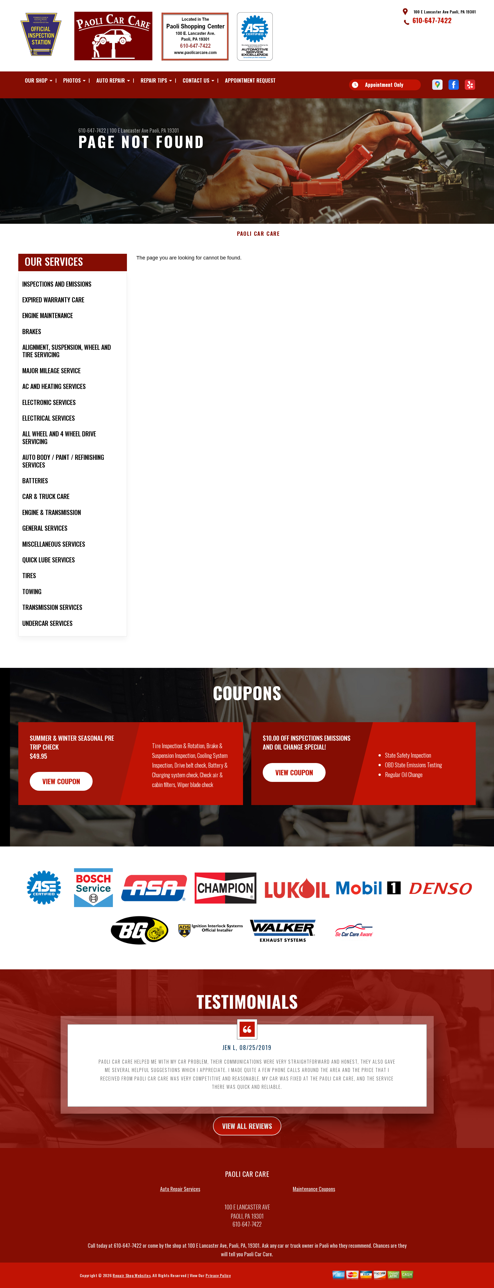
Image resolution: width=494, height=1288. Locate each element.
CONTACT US (196, 80)
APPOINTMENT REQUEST (250, 80)
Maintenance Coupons (314, 1189)
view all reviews (247, 1126)
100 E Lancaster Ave (128, 130)
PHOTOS (72, 80)
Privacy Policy (218, 1275)
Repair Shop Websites (131, 1275)
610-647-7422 (432, 20)
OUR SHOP (36, 80)
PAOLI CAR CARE (258, 234)
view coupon (61, 781)
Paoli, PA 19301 (164, 130)
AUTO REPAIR (110, 80)
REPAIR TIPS (154, 80)
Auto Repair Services (180, 1189)
